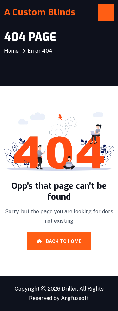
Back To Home (63, 241)
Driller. (70, 289)
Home (11, 51)
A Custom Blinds (39, 12)
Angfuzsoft (75, 298)
